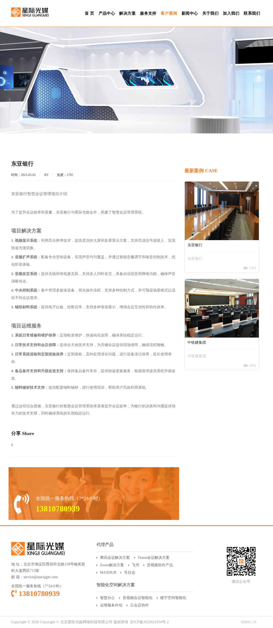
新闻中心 (190, 13)
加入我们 (231, 13)
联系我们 (252, 13)
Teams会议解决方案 (154, 558)
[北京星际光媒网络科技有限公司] (30, 8)
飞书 (135, 565)
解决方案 (127, 13)
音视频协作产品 (160, 565)
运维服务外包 (111, 605)
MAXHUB (108, 572)
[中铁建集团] (222, 308)
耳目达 (129, 572)
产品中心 (107, 13)
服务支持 (148, 13)
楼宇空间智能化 (173, 598)
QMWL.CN (248, 622)
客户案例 (169, 13)
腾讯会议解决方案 (115, 558)
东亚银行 (194, 245)
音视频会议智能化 (137, 598)
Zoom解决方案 (112, 565)
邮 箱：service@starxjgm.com (34, 577)
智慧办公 (107, 598)
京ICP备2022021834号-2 (149, 622)
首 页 (89, 13)
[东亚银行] (222, 211)
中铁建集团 (196, 342)
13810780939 (38, 593)
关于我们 (210, 13)
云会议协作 (139, 605)
